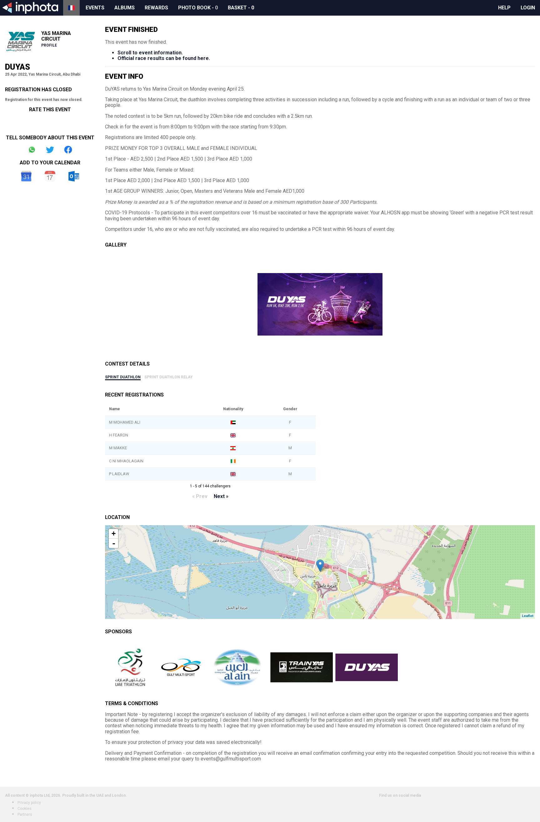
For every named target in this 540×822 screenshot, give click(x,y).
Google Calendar (26, 176)
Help (504, 8)
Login (528, 8)
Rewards (156, 8)
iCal (50, 176)
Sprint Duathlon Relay (168, 377)
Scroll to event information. (150, 53)
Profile (49, 45)
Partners (25, 814)
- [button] (114, 543)
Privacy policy (29, 802)
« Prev (200, 496)
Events (95, 8)
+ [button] (114, 533)
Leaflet (527, 616)
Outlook (73, 176)
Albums (124, 8)
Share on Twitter (50, 150)
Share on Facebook (68, 150)
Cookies (25, 808)
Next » (221, 496)
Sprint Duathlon (123, 377)
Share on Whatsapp (32, 150)
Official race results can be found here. (164, 58)
